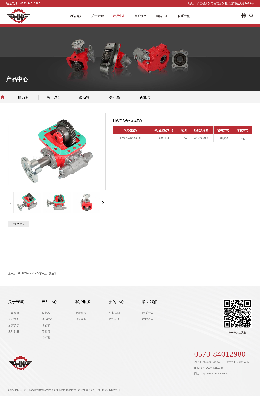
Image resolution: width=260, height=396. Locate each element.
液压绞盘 (54, 97)
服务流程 (80, 319)
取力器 (23, 97)
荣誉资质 (13, 325)
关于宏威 (97, 15)
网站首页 (76, 15)
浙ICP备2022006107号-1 (105, 390)
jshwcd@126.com (213, 367)
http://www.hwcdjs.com (214, 373)
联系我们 (184, 15)
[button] (103, 202)
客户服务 (140, 15)
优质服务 (80, 313)
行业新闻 (114, 313)
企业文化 (13, 319)
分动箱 (114, 97)
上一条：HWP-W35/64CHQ (23, 273)
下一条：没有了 (48, 273)
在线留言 (148, 319)
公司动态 (114, 319)
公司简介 (13, 313)
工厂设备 (13, 331)
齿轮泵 (145, 97)
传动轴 (84, 97)
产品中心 (119, 15)
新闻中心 (162, 15)
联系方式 (148, 313)
